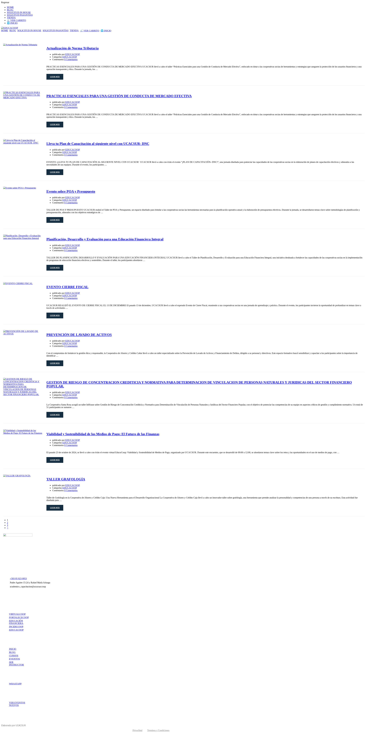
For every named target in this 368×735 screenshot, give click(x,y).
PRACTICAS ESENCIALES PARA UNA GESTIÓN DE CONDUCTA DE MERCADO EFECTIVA (119, 96)
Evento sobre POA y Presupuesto (70, 191)
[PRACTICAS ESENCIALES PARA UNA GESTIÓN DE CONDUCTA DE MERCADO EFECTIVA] (22, 97)
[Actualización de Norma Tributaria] (20, 44)
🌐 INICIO (12, 23)
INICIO (12, 649)
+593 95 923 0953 (18, 578)
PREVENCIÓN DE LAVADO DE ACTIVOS (79, 335)
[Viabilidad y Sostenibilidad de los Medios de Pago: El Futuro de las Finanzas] (22, 433)
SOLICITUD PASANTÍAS (20, 15)
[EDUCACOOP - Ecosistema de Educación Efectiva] (9, 28)
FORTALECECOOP (19, 617)
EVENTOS (14, 659)
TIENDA (11, 17)
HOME (10, 7)
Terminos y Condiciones (158, 730)
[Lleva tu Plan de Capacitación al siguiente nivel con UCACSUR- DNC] (22, 143)
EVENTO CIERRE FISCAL (67, 287)
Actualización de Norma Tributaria (72, 48)
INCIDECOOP (16, 626)
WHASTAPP (15, 683)
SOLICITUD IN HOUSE (19, 12)
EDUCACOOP (72, 54)
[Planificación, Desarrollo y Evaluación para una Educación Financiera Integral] (22, 238)
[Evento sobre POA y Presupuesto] (19, 188)
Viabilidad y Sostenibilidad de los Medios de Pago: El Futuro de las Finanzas (102, 434)
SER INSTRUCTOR (16, 663)
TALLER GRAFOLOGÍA (65, 479)
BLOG (10, 10)
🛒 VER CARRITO (16, 20)
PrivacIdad (137, 730)
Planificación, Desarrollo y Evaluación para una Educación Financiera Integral (104, 239)
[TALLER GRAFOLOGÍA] (16, 475)
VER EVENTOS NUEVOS (17, 703)
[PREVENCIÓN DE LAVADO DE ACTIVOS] (22, 334)
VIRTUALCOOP (17, 614)
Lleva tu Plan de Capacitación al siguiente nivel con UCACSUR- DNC (97, 143)
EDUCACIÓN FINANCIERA (16, 622)
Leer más (55, 77)
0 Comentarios (70, 59)
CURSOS (13, 655)
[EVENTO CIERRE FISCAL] (18, 283)
